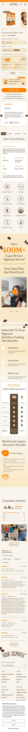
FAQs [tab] (24, 133)
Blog (17, 682)
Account (3, 697)
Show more (14, 644)
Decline (14, 724)
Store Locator (20, 697)
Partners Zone (20, 689)
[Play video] (14, 292)
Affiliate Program (21, 692)
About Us (19, 679)
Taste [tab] (3, 133)
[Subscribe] (25, 665)
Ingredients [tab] (17, 133)
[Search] (21, 4)
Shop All (3, 682)
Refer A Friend (20, 700)
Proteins (4, 676)
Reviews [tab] (6, 551)
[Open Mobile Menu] (2, 4)
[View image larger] (18, 26)
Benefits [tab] (9, 133)
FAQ (2, 692)
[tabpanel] (14, 159)
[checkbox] (6, 562)
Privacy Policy (8, 716)
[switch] (23, 84)
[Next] (26, 115)
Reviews (18, 674)
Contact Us (4, 689)
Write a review (14, 544)
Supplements (5, 679)
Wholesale (19, 695)
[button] (14, 63)
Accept (13, 720)
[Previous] (1, 115)
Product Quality (21, 676)
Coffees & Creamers (7, 674)
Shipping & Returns (7, 695)
